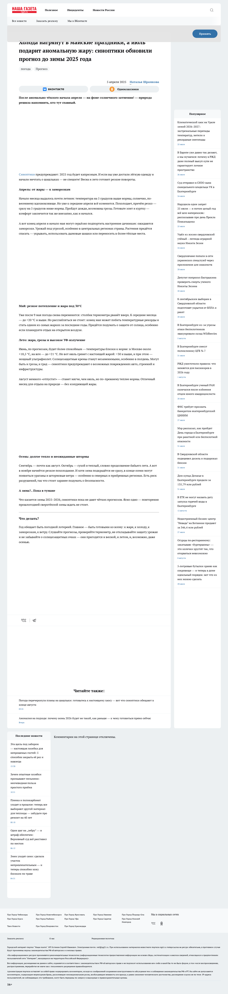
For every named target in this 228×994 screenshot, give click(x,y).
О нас (52, 938)
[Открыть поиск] (211, 10)
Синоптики (27, 174)
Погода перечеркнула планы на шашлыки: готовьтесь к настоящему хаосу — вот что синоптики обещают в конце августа (86, 704)
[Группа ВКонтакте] (53, 89)
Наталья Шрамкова (144, 82)
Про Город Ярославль (74, 914)
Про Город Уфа (71, 919)
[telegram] (35, 620)
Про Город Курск (15, 919)
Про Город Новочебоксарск (49, 914)
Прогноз (42, 69)
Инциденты (75, 10)
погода (26, 69)
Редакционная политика (103, 938)
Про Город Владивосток (47, 926)
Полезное (51, 10)
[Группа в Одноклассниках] (124, 89)
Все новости (19, 21)
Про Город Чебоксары (17, 914)
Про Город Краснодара (75, 926)
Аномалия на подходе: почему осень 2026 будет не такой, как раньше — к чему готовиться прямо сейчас (85, 720)
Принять (205, 33)
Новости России (104, 10)
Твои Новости (13, 926)
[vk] (24, 620)
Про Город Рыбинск (45, 919)
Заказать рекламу (47, 21)
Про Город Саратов (102, 919)
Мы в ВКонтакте (77, 21)
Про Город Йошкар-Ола (133, 914)
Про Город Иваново (102, 914)
